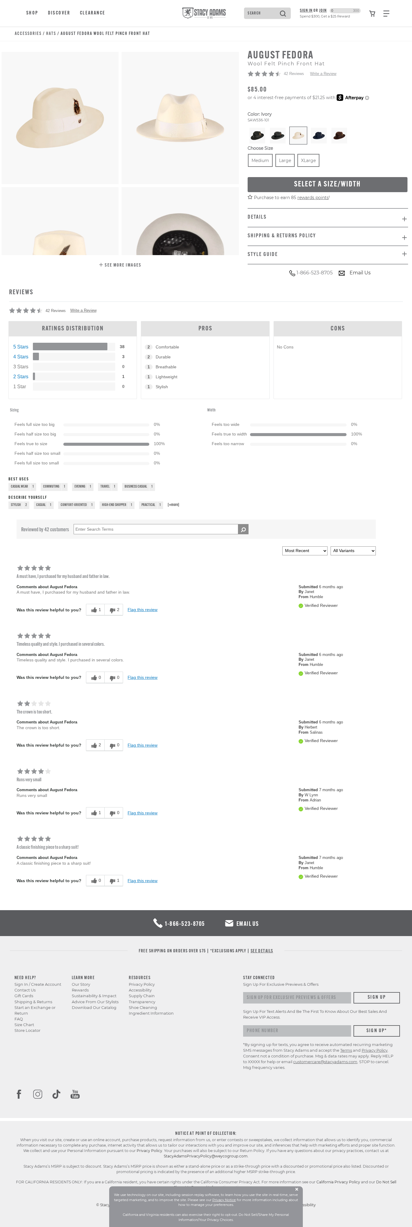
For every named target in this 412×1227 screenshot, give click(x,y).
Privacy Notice (224, 1200)
